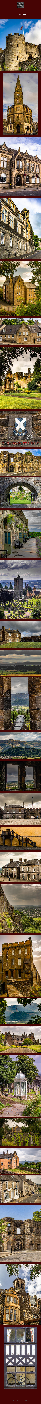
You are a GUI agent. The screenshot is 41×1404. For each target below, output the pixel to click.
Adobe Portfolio (23, 1400)
